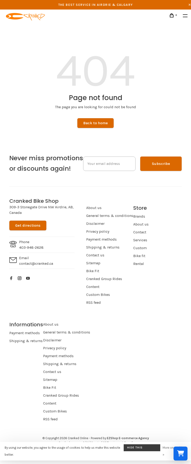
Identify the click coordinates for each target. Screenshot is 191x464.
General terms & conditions (109, 215)
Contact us (95, 255)
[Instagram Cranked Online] (19, 278)
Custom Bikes (98, 294)
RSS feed (93, 302)
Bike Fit (92, 271)
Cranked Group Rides (104, 279)
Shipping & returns (102, 247)
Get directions (28, 225)
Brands (139, 216)
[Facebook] (11, 278)
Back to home (95, 123)
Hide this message (135, 448)
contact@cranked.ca (36, 263)
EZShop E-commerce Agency (128, 438)
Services (140, 240)
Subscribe (161, 163)
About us (94, 208)
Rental (138, 263)
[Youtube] (28, 278)
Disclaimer (95, 223)
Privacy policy (97, 231)
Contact (139, 232)
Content (92, 286)
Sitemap (93, 263)
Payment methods (101, 239)
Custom (140, 248)
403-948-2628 (31, 247)
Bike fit (139, 256)
